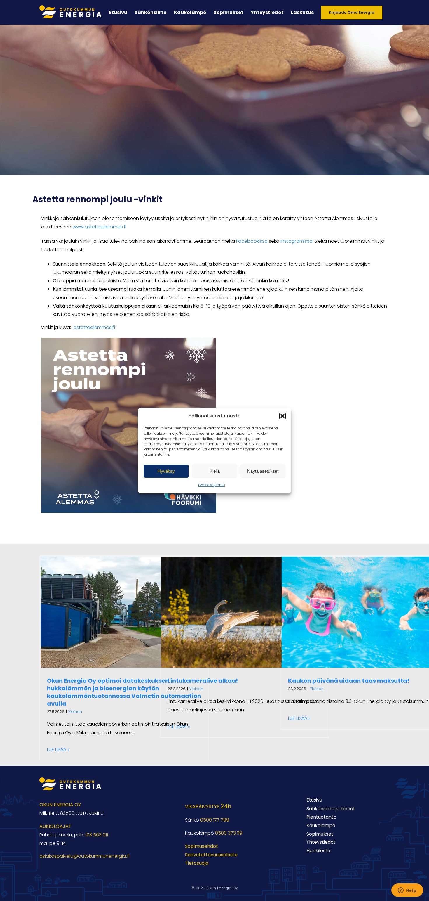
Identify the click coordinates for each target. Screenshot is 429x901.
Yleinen (75, 711)
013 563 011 (96, 834)
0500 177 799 (214, 820)
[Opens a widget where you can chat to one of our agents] (407, 890)
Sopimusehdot (201, 846)
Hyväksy (166, 471)
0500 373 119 (228, 833)
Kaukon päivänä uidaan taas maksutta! (348, 681)
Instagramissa (296, 241)
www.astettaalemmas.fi (99, 226)
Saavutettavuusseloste (211, 854)
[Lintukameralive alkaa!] (244, 612)
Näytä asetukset (262, 471)
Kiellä (215, 471)
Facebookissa (252, 241)
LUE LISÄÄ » (58, 749)
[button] (282, 416)
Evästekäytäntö (211, 484)
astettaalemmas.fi (94, 327)
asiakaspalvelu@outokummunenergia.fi (84, 856)
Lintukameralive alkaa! (203, 681)
